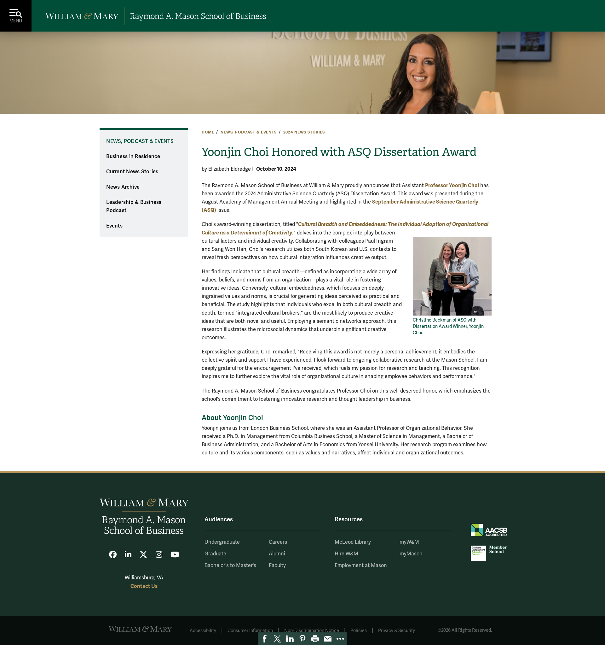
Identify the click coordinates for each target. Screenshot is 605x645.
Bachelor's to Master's (230, 565)
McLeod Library (353, 542)
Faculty (277, 565)
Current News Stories (132, 172)
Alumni (277, 554)
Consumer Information (250, 630)
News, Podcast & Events (249, 132)
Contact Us (144, 586)
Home (208, 132)
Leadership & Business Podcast (133, 206)
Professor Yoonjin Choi (452, 185)
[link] (264, 638)
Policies (358, 630)
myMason (411, 554)
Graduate (215, 554)
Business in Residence (133, 156)
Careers (278, 542)
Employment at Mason (361, 565)
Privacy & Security (396, 630)
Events (114, 226)
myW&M (409, 542)
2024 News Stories (304, 132)
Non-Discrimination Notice (311, 630)
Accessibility (203, 630)
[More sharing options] (340, 638)
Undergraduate (222, 542)
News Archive (123, 187)
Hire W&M (346, 554)
